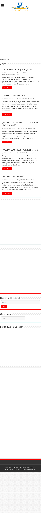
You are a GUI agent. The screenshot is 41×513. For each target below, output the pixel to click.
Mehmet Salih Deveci (9, 73)
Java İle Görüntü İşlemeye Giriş (17, 69)
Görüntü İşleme (8, 74)
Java (14, 74)
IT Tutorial (15, 467)
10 (35, 128)
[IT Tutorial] (20, 6)
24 (19, 74)
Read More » (7, 88)
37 (35, 99)
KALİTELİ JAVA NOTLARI (13, 95)
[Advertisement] (20, 33)
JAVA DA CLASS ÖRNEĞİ (13, 176)
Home (4, 59)
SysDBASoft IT (32, 467)
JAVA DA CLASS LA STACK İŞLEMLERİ (20, 150)
